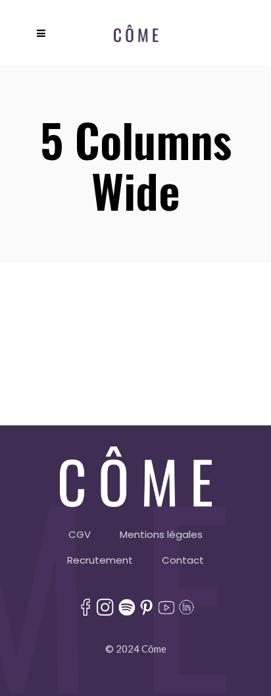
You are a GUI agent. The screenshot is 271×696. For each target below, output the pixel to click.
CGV (79, 534)
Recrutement (100, 560)
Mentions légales (161, 534)
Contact (183, 560)
